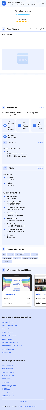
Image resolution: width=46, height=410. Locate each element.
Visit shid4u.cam (23, 15)
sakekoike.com (8, 349)
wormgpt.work (8, 372)
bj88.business (7, 369)
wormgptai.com (8, 375)
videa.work (6, 382)
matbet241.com (8, 396)
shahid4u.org (9, 294)
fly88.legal (6, 389)
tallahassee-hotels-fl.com (12, 346)
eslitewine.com (7, 332)
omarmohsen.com (9, 335)
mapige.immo (7, 339)
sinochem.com (7, 392)
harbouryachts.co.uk (10, 342)
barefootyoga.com (9, 325)
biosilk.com (6, 352)
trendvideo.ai (7, 379)
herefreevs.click (8, 365)
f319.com (5, 329)
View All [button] (41, 107)
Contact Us (23, 401)
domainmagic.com (9, 386)
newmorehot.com (9, 322)
